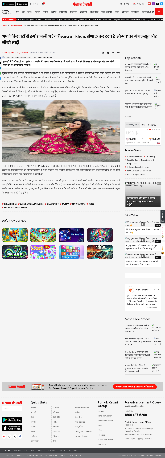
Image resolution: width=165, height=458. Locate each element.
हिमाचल (56, 407)
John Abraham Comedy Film (138, 171)
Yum (100, 430)
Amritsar (62, 450)
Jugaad (101, 435)
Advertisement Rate (34, 455)
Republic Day (131, 160)
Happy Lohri (131, 163)
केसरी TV (35, 412)
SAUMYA (64, 204)
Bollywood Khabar (133, 156)
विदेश (33, 422)
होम (17, 12)
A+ (118, 52)
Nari (100, 425)
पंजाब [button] (45, 12)
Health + (78, 417)
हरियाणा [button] (83, 12)
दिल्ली (37, 12)
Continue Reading (152, 307)
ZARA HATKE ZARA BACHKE (30, 204)
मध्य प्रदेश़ (94, 12)
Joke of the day (82, 436)
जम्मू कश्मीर (106, 12)
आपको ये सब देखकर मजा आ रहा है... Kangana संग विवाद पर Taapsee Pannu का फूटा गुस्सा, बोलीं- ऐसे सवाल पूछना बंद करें (44, 20)
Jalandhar (72, 450)
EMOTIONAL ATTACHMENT (14, 207)
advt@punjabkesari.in (134, 406)
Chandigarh (29, 450)
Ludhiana (41, 450)
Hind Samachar (105, 416)
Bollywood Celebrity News (137, 167)
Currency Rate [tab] (132, 125)
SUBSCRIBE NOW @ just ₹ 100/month (135, 386)
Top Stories (133, 58)
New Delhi (17, 450)
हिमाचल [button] (73, 12)
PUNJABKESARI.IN (139, 455)
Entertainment (16, 26)
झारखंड (125, 12)
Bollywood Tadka (105, 440)
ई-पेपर (33, 407)
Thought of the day (83, 431)
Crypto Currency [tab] (148, 125)
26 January (149, 156)
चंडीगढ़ (33, 436)
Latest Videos (131, 215)
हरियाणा (56, 412)
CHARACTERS (51, 204)
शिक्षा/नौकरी (79, 427)
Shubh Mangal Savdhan (136, 174)
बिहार (117, 12)
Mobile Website (51, 455)
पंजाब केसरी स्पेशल (82, 407)
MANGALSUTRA (77, 204)
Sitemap (63, 455)
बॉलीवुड (77, 412)
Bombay (51, 450)
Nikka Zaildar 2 (146, 160)
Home (4, 26)
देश (32, 417)
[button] (127, 194)
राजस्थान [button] (135, 12)
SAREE (90, 204)
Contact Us (8, 455)
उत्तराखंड (56, 427)
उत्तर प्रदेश (63, 12)
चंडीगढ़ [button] (53, 12)
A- (112, 52)
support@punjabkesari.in (141, 438)
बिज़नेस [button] (145, 12)
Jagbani (101, 411)
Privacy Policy (75, 455)
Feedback (20, 455)
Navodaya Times (105, 420)
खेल (54, 441)
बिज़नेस (56, 436)
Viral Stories (80, 422)
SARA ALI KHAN (9, 204)
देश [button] (23, 12)
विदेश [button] (29, 12)
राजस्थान (56, 431)
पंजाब (33, 431)
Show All (128, 117)
